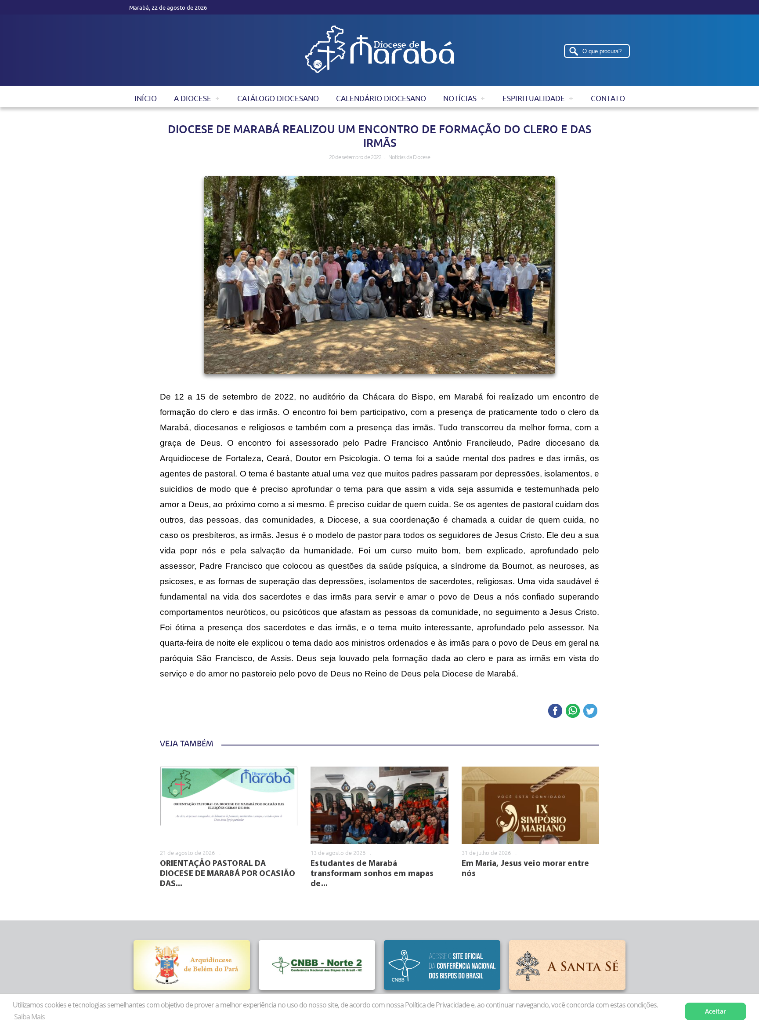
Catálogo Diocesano (278, 98)
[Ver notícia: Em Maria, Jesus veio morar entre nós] (530, 805)
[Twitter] (590, 711)
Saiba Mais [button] (29, 1017)
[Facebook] (555, 711)
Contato (608, 98)
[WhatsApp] (573, 711)
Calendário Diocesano (381, 98)
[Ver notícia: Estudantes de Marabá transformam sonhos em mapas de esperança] (379, 805)
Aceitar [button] (715, 1011)
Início (145, 98)
